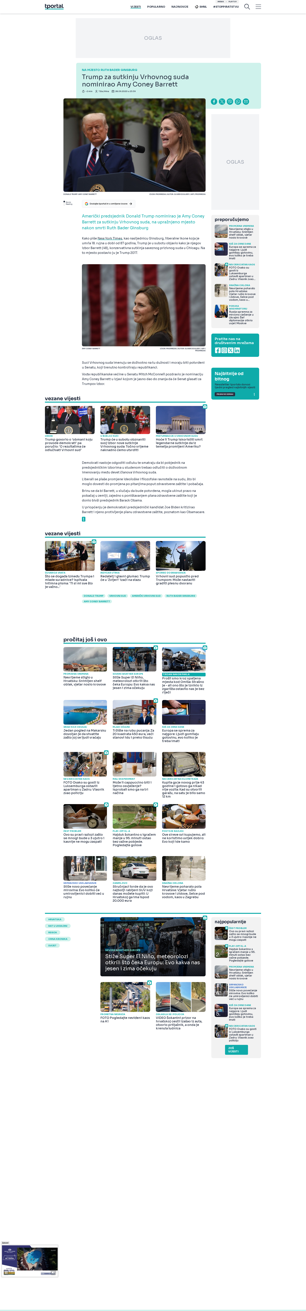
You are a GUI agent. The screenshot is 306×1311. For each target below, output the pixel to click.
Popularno (156, 6)
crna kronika (57, 939)
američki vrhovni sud (146, 595)
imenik (221, 2)
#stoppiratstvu (226, 6)
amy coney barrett (97, 601)
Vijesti (136, 6)
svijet (52, 945)
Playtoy (233, 2)
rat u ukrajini (57, 925)
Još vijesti (233, 1049)
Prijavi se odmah (225, 394)
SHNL (203, 6)
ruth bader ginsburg (181, 595)
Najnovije (179, 6)
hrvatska (54, 919)
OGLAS (153, 38)
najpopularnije (230, 921)
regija (52, 932)
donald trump (93, 595)
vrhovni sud (117, 595)
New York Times (110, 238)
